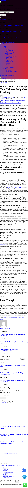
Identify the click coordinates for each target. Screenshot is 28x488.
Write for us (6, 477)
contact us (5, 470)
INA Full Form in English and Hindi (9, 37)
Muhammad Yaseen (9, 97)
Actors (7, 54)
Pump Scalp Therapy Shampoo (14, 187)
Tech (7, 49)
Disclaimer (5, 475)
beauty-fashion (9, 60)
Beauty (8, 59)
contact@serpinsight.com (10, 453)
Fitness (8, 63)
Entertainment (7, 53)
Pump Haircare (3, 244)
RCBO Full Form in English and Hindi (10, 31)
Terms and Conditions (8, 476)
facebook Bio (9, 61)
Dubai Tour (9, 64)
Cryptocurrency (10, 52)
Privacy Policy (3, 19)
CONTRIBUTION (7, 73)
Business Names (10, 67)
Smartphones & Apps (11, 71)
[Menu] (0, 77)
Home (4, 46)
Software (8, 70)
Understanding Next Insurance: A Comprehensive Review (9, 350)
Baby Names (9, 57)
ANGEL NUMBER (11, 56)
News (4, 47)
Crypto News (9, 50)
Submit (17, 481)
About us (5, 469)
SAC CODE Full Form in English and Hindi (11, 25)
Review (5, 68)
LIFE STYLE (3, 82)
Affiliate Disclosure (8, 472)
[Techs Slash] (3, 43)
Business (5, 66)
